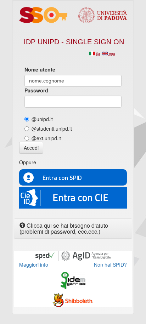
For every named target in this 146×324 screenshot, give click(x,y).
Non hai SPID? (110, 264)
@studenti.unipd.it (52, 128)
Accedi (31, 147)
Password (36, 90)
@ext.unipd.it (46, 138)
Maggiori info (33, 264)
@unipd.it (42, 119)
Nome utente (39, 69)
